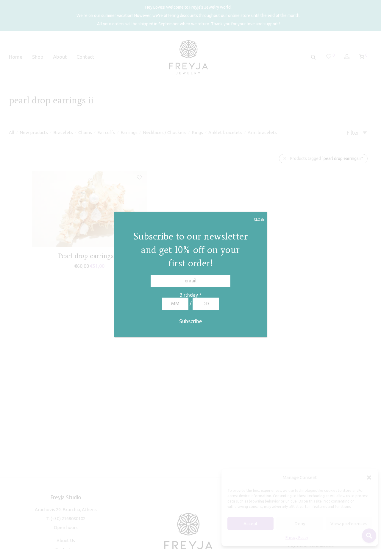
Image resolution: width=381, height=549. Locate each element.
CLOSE (259, 219)
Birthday (190, 295)
